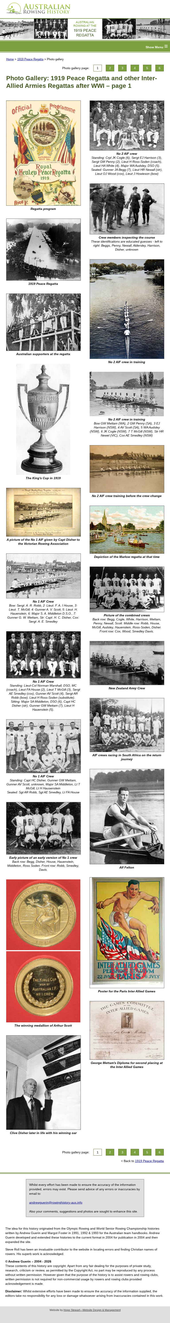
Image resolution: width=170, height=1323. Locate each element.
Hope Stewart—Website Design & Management (92, 1310)
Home (10, 59)
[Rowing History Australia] (36, 15)
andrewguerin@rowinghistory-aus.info (55, 1202)
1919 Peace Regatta (30, 59)
